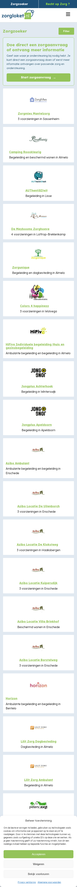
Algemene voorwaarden (49, 882)
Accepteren (38, 854)
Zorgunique (20, 267)
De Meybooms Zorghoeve (30, 229)
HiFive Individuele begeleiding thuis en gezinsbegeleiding (35, 346)
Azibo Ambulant (17, 463)
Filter (66, 31)
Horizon (11, 698)
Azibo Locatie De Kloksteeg (37, 544)
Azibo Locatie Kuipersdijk (38, 583)
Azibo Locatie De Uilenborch (38, 506)
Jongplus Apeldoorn (37, 425)
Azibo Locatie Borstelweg (38, 660)
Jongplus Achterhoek (37, 386)
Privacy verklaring (27, 882)
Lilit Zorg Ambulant (38, 780)
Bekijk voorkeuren (38, 873)
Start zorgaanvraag (38, 77)
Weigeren (38, 864)
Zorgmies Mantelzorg (34, 113)
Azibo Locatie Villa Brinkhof (38, 621)
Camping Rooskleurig (25, 152)
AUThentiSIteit (36, 190)
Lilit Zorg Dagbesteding (38, 741)
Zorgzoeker (19, 4)
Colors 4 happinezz (34, 306)
